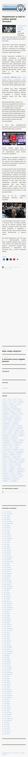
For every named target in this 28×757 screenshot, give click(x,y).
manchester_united (7, 445)
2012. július (7, 699)
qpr (4, 459)
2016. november (8, 603)
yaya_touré (15, 478)
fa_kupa (12, 428)
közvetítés (5, 437)
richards (17, 459)
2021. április (7, 540)
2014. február (7, 663)
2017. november (8, 582)
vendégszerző (20, 468)
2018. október (7, 571)
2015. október (7, 626)
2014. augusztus (8, 653)
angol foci (12, 404)
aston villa (5, 406)
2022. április (7, 533)
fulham (10, 430)
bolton (21, 413)
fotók (4, 430)
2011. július (6, 722)
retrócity (10, 459)
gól (22, 430)
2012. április (7, 705)
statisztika (21, 461)
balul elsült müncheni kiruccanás (22, 27)
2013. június (7, 678)
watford (12, 473)
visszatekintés (20, 471)
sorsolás (5, 461)
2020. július (7, 544)
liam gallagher (6, 440)
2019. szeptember (8, 561)
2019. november (8, 557)
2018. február (7, 577)
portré (19, 454)
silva (23, 459)
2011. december (8, 712)
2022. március (7, 535)
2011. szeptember (8, 718)
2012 (9, 399)
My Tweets (5, 388)
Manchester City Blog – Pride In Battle (10, 753)
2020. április (7, 548)
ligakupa (14, 440)
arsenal (18, 404)
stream (10, 464)
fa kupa (19, 425)
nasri (4, 452)
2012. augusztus (8, 697)
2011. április (7, 728)
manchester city (5, 268)
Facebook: (6, 371)
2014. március (7, 661)
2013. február (7, 686)
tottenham (12, 466)
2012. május (7, 703)
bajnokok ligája (6, 409)
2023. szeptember (8, 523)
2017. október (7, 584)
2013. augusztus (8, 674)
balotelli (5, 411)
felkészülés (19, 428)
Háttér (15, 267)
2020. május (7, 546)
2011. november (8, 714)
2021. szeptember (8, 538)
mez (11, 447)
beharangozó (6, 413)
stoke (4, 464)
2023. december (8, 521)
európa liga (15, 423)
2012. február (7, 709)
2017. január (7, 600)
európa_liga (6, 425)
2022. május (7, 531)
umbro (4, 468)
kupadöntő (21, 435)
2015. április (7, 638)
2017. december (8, 580)
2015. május (7, 636)
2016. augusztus (8, 609)
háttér (9, 433)
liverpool (21, 440)
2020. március (7, 550)
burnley (5, 416)
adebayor (21, 401)
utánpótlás (11, 468)
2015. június (7, 634)
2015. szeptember (8, 628)
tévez (11, 268)
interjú (21, 433)
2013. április (7, 682)
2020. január (7, 554)
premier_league (16, 457)
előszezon (17, 421)
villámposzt (11, 471)
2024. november (8, 514)
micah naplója (6, 449)
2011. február (7, 732)
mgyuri (5, 267)
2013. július (6, 676)
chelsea (11, 416)
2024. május (7, 515)
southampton (13, 461)
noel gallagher (19, 452)
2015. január (7, 644)
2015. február (7, 642)
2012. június (7, 701)
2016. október (7, 605)
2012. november (8, 691)
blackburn (14, 413)
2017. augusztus (8, 588)
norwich (5, 454)
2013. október (7, 670)
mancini (17, 445)
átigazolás (5, 481)
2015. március (7, 640)
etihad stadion (6, 423)
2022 (15, 401)
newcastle (11, 452)
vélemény (5, 473)
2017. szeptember (8, 586)
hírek (15, 433)
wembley (19, 473)
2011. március (7, 730)
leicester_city (14, 437)
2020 (10, 401)
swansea (5, 466)
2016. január (7, 623)
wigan (21, 476)
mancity (5, 447)
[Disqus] (14, 290)
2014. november (8, 647)
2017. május (7, 592)
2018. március (7, 575)
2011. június (7, 724)
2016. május (7, 615)
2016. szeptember (8, 607)
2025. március (7, 512)
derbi (4, 421)
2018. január (7, 579)
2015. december (8, 624)
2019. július (7, 563)
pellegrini (12, 454)
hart (4, 433)
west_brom (5, 476)
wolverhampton (6, 478)
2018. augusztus (8, 573)
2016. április (7, 617)
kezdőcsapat (6, 435)
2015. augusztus (8, 630)
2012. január (7, 711)
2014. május (7, 657)
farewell (5, 428)
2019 (4, 401)
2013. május (7, 680)
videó (4, 471)
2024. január (7, 519)
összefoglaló (13, 481)
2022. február (7, 536)
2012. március (7, 707)
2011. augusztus (8, 720)
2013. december (8, 667)
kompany (14, 435)
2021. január (7, 542)
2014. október (7, 649)
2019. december (8, 556)
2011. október (7, 716)
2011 (19, 267)
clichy (17, 416)
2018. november (8, 569)
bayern (18, 411)
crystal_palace (17, 418)
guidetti (16, 430)
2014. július (7, 655)
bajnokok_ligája (16, 409)
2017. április (7, 594)
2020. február (7, 552)
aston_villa (13, 406)
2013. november (8, 668)
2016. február (7, 621)
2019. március (7, 567)
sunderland (17, 464)
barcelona (12, 411)
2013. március (7, 684)
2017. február (7, 598)
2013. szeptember (8, 672)
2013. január (7, 688)
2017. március (7, 596)
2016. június (7, 613)
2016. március (7, 619)
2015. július (7, 632)
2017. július (6, 590)
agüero (4, 404)
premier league (6, 457)
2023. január (7, 529)
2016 (20, 399)
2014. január (7, 665)
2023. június (7, 525)
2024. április (7, 517)
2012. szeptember (8, 695)
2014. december (8, 645)
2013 (15, 399)
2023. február (7, 527)
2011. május (7, 726)
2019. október (7, 559)
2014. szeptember (8, 651)
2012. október (7, 693)
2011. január (7, 733)
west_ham (14, 476)
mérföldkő (15, 449)
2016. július (7, 611)
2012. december (8, 689)
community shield (7, 418)
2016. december (8, 601)
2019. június (7, 565)
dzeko (10, 421)
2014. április (7, 659)
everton (13, 425)
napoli (21, 449)
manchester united (18, 442)
